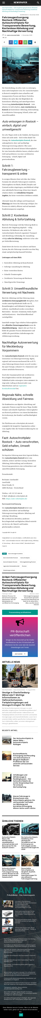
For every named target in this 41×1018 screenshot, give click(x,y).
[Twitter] (16, 42)
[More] (35, 42)
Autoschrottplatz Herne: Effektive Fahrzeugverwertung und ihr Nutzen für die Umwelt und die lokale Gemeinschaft (10, 873)
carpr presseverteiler (13, 35)
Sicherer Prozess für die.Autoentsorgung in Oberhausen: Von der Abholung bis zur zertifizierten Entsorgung (10, 599)
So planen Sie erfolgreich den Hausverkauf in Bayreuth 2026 (20, 956)
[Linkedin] (30, 42)
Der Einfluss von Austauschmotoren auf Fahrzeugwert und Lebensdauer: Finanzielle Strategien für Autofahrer (20, 945)
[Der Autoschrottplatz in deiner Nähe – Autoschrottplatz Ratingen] (6, 740)
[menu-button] (3, 3)
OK (21, 1015)
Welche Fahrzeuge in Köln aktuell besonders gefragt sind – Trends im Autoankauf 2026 (25, 929)
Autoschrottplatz (25, 558)
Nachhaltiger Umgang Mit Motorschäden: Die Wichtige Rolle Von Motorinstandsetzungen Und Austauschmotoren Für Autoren (20, 940)
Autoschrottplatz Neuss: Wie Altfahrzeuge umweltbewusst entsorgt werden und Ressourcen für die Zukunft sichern (10, 842)
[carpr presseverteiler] (3, 35)
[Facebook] (11, 42)
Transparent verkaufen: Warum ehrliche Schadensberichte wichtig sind (15, 988)
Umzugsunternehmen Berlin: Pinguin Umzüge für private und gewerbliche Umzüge (25, 921)
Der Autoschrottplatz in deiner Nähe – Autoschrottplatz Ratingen (23, 741)
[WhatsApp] (25, 42)
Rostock (24, 566)
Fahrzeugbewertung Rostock (28, 562)
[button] (38, 3)
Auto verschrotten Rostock (10, 558)
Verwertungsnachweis (9, 570)
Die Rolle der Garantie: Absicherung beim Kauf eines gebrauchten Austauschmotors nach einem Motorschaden (19, 951)
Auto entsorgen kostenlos (15, 553)
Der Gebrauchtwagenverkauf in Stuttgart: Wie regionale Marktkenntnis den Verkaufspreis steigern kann (20, 998)
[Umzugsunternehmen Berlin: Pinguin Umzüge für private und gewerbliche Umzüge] (7, 922)
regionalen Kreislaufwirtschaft (11, 566)
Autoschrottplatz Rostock (10, 562)
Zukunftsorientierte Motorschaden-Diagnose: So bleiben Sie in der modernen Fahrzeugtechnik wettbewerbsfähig (20, 983)
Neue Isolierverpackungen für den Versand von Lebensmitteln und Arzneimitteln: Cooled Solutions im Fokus (25, 913)
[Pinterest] (20, 42)
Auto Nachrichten (7, 8)
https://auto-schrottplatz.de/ (16, 499)
